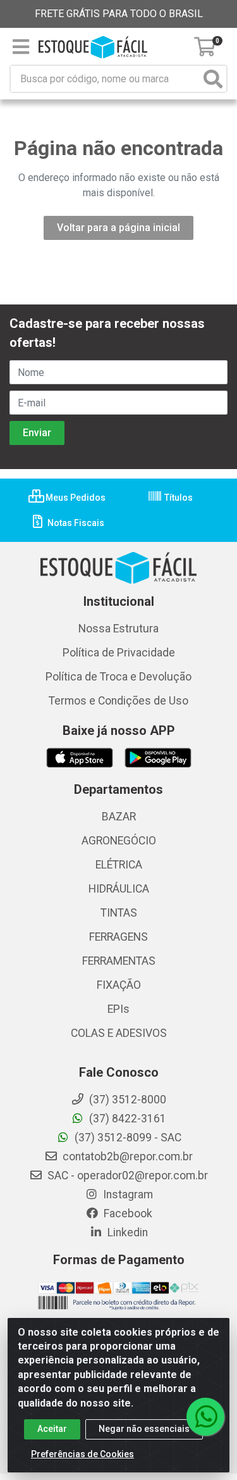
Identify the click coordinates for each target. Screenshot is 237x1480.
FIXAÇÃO (119, 985)
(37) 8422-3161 (126, 1118)
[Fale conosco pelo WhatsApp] (205, 1417)
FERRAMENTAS (118, 961)
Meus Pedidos (75, 497)
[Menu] (20, 46)
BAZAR (119, 816)
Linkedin (126, 1232)
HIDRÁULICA (118, 888)
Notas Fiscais (75, 523)
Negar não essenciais (144, 1429)
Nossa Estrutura (118, 628)
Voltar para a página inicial (118, 228)
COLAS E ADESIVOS (119, 1033)
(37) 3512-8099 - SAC (126, 1137)
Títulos (177, 497)
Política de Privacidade (119, 652)
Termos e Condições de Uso (118, 700)
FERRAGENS (118, 937)
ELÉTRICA (118, 864)
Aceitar (52, 1429)
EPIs (118, 1009)
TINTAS (118, 912)
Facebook (126, 1213)
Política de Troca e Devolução (118, 676)
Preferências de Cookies (82, 1454)
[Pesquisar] (213, 79)
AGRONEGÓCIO (119, 840)
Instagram (126, 1194)
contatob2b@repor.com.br (126, 1156)
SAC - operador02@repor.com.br (126, 1175)
